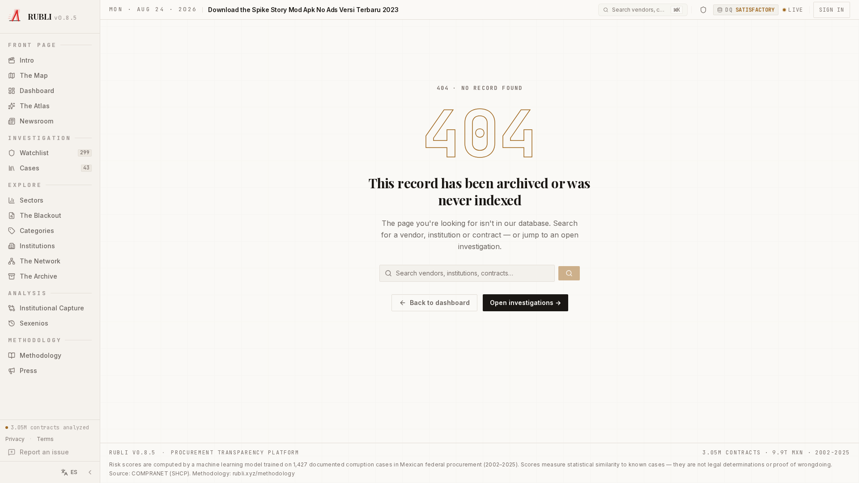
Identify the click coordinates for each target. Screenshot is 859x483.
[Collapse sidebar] (90, 472)
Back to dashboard (440, 302)
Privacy (15, 439)
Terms (45, 439)
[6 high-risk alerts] (703, 10)
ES (74, 472)
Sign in (831, 9)
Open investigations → (525, 302)
